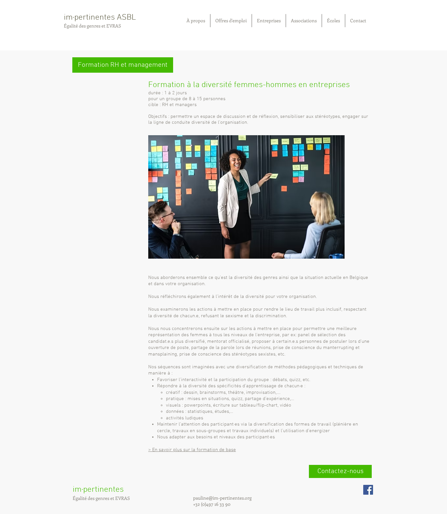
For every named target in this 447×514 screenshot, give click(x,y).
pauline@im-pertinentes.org (223, 498)
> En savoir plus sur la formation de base (192, 450)
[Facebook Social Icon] (368, 490)
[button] (122, 65)
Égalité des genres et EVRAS (101, 498)
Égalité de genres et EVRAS (92, 26)
